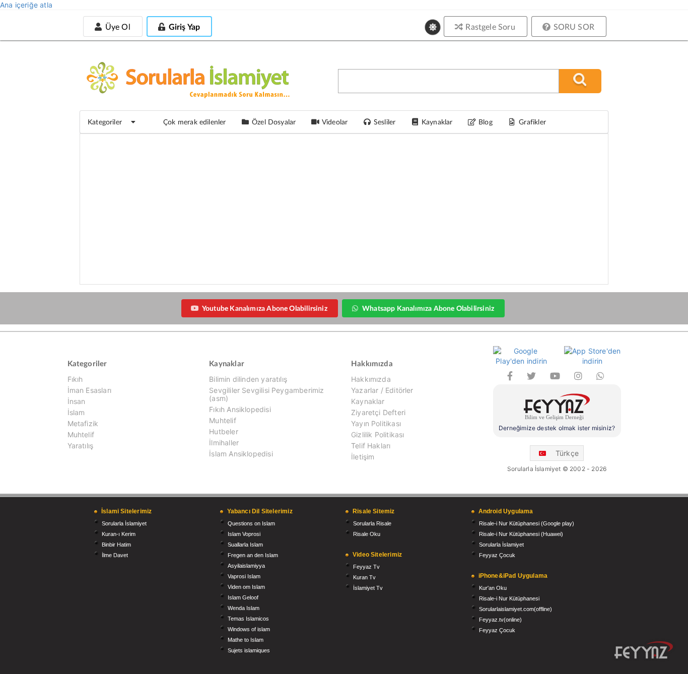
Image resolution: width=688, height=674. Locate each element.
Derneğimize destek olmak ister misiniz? (557, 428)
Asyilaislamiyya (246, 566)
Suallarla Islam (245, 545)
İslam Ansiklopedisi (240, 453)
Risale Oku (366, 534)
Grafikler (532, 121)
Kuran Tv (364, 577)
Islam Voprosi (244, 534)
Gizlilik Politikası (377, 434)
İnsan (76, 401)
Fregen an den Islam (253, 555)
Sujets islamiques (249, 650)
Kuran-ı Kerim (118, 534)
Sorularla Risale (372, 523)
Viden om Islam (246, 587)
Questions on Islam (251, 523)
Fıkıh (75, 379)
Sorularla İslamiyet (124, 523)
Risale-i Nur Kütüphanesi (509, 598)
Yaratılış (80, 445)
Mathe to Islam (245, 640)
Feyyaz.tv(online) (500, 620)
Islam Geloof (243, 597)
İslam (76, 412)
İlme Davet (115, 555)
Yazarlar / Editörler (382, 390)
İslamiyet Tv (368, 588)
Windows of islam (249, 629)
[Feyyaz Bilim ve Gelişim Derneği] (557, 408)
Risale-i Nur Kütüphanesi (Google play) (526, 523)
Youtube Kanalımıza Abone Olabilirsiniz (264, 308)
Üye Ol (116, 26)
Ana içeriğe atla (26, 5)
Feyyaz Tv (366, 567)
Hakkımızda (371, 379)
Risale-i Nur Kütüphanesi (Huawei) (521, 534)
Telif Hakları (370, 445)
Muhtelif (80, 434)
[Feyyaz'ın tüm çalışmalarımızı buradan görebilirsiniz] (643, 650)
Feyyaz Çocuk (497, 555)
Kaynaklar (368, 401)
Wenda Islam (243, 608)
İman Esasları (89, 390)
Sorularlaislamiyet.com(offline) (515, 609)
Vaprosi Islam (244, 576)
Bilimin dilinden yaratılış (248, 379)
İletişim (362, 456)
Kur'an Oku (493, 588)
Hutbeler (223, 431)
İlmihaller (224, 442)
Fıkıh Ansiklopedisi (239, 409)
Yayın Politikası (376, 423)
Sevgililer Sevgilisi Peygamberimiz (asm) (266, 394)
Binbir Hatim (116, 545)
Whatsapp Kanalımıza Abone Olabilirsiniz (428, 308)
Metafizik (83, 423)
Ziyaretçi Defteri (378, 412)
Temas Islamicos (248, 619)
